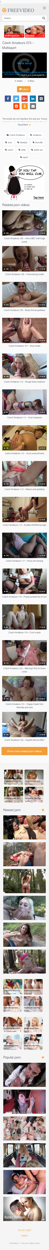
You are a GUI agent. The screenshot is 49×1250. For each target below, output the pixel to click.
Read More (23, 124)
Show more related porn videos (24, 751)
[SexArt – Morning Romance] (24, 1209)
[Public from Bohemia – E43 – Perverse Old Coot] (24, 881)
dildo (23, 149)
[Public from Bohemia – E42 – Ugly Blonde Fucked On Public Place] (24, 908)
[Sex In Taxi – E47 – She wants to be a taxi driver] (24, 1155)
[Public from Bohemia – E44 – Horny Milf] (24, 854)
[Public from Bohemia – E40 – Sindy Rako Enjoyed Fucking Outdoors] (24, 962)
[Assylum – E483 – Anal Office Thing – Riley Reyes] (24, 1128)
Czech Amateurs (17, 134)
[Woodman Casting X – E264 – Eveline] (24, 1102)
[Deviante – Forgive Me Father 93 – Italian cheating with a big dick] (24, 1182)
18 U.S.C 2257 (24, 1230)
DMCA (24, 1235)
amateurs (36, 134)
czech (10, 149)
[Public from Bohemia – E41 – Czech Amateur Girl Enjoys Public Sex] (24, 935)
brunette (39, 142)
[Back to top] (44, 1245)
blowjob (23, 142)
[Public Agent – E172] (24, 1075)
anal (9, 142)
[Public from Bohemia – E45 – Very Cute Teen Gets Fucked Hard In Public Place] (24, 827)
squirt (25, 157)
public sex (38, 149)
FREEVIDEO (20, 10)
